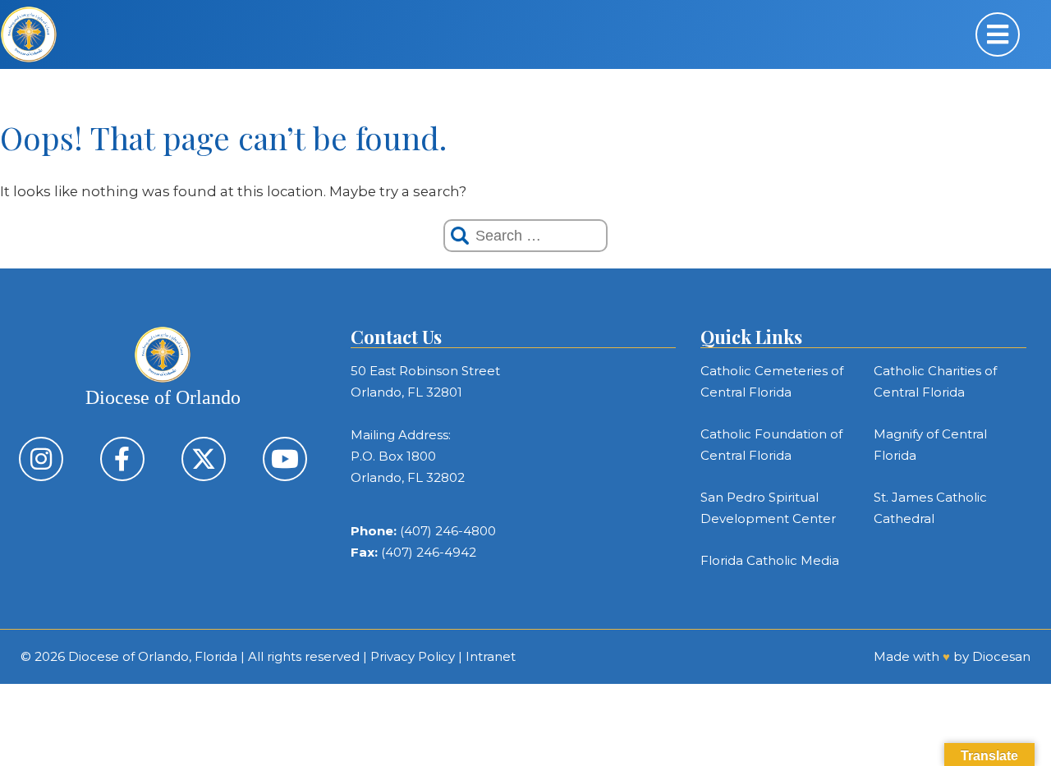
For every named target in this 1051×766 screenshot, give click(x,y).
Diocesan (1001, 656)
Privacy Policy (412, 656)
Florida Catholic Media (769, 560)
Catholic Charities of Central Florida (935, 381)
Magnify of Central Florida (930, 444)
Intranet (491, 656)
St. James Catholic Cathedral (930, 507)
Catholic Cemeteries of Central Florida (771, 381)
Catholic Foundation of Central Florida (771, 444)
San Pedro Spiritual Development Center (768, 507)
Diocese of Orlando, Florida (152, 656)
